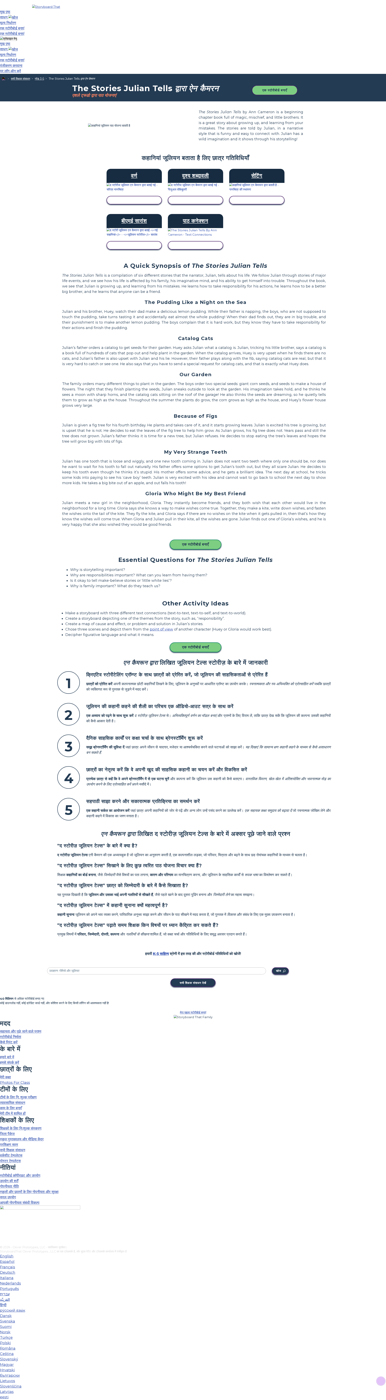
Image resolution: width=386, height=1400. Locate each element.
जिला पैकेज (7, 1134)
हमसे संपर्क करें (9, 1062)
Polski (5, 1343)
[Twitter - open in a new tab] (2, 1236)
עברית (5, 1294)
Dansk (6, 1316)
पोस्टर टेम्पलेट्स (10, 1161)
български (10, 1375)
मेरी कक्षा (5, 1077)
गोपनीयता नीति (9, 1186)
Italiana (6, 1278)
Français (7, 1267)
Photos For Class (15, 1082)
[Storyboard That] (46, 7)
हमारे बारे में (7, 1057)
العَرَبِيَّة (5, 1299)
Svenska (7, 1321)
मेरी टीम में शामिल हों (13, 1113)
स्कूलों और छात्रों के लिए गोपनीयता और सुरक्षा (29, 1192)
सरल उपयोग (8, 1197)
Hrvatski (7, 1370)
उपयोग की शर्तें (9, 1181)
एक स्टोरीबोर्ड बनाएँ (274, 90)
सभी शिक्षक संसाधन (20, 78)
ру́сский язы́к (12, 1310)
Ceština (7, 1354)
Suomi (6, 1327)
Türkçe (6, 1337)
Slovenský (9, 1359)
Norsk (5, 1332)
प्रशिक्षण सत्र (9, 1144)
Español (7, 1261)
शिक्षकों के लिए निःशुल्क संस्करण (20, 1128)
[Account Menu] (8, 39)
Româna (7, 1348)
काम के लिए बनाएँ (11, 1108)
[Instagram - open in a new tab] (2, 1229)
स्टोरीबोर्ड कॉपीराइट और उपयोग (20, 1175)
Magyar (7, 1364)
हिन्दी (3, 1305)
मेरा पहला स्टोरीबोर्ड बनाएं (193, 1012)
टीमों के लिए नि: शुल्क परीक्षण (18, 1097)
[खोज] (13, 17)
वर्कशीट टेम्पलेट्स (11, 1155)
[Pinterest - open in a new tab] (2, 1242)
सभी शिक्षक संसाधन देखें (193, 983)
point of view (161, 629)
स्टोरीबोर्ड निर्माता (10, 1037)
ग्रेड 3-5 (39, 78)
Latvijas (7, 1392)
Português (9, 1289)
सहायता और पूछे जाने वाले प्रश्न (20, 1031)
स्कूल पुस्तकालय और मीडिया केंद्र (22, 1139)
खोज (278, 971)
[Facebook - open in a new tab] (2, 1222)
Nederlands (10, 1283)
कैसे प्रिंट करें (8, 1042)
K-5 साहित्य (161, 954)
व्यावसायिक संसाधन (12, 1102)
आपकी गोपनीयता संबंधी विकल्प (19, 1202)
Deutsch (7, 1272)
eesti (4, 1397)
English (6, 1256)
